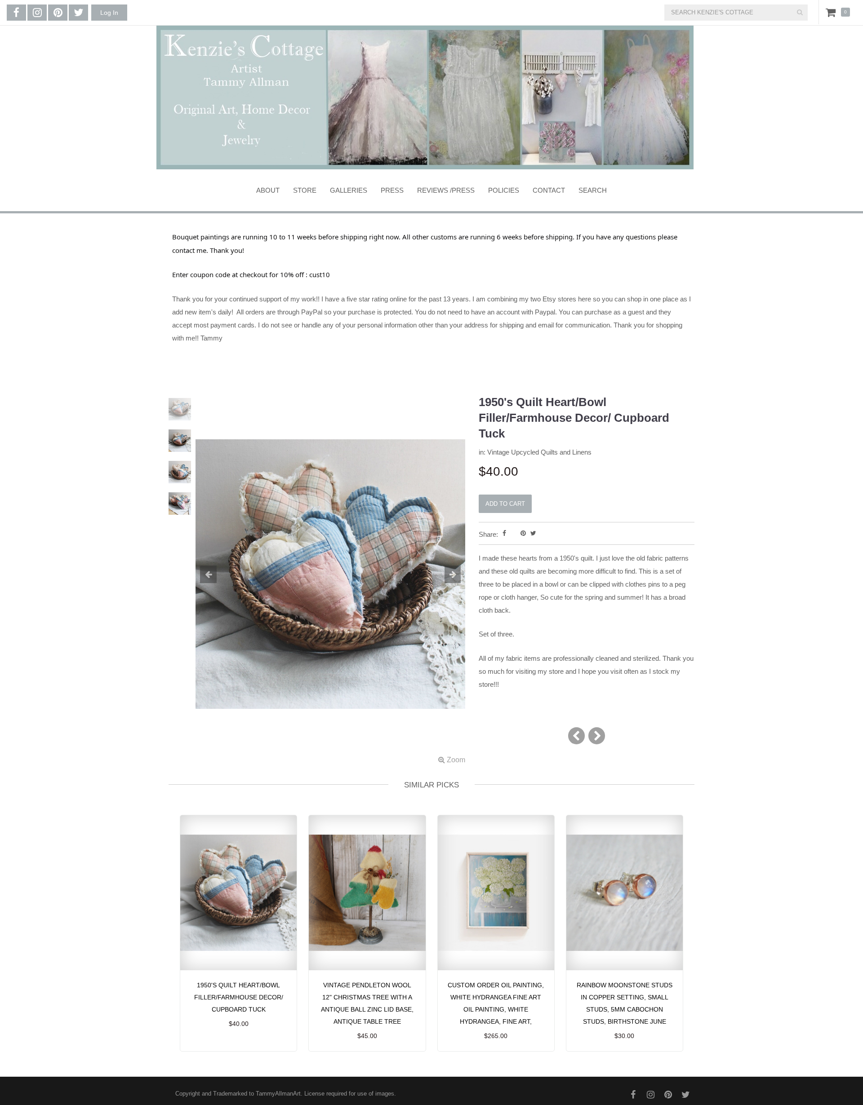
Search (592, 190)
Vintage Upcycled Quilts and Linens (539, 452)
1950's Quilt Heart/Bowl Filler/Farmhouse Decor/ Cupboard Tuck (238, 997)
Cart (832, 12)
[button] (216, 575)
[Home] (425, 97)
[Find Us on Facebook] (16, 12)
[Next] (596, 735)
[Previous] (576, 735)
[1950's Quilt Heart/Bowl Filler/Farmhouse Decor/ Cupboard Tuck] (330, 580)
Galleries (348, 190)
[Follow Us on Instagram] (37, 12)
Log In (109, 12)
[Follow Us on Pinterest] (57, 12)
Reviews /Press (446, 190)
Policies (503, 190)
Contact (549, 190)
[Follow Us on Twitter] (78, 12)
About (268, 190)
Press (392, 190)
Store (304, 190)
